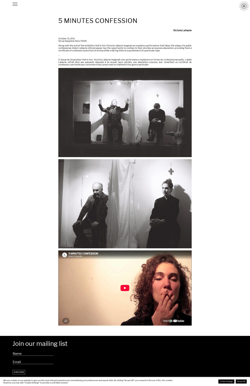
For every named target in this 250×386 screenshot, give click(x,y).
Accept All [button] (241, 381)
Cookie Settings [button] (226, 381)
